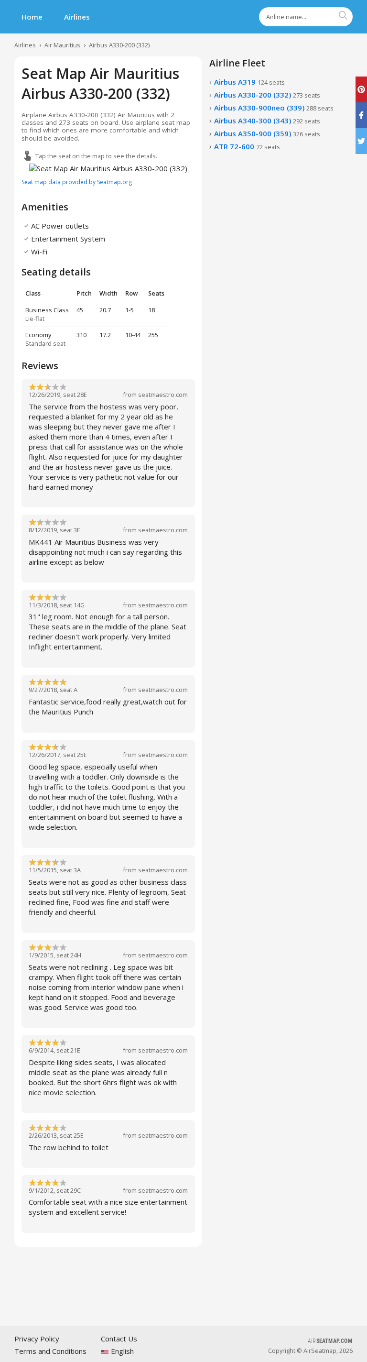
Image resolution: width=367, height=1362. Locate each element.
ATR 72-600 (247, 146)
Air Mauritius (62, 45)
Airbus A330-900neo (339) (274, 107)
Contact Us (119, 1338)
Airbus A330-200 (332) (119, 45)
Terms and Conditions (50, 1351)
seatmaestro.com (163, 394)
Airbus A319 (249, 82)
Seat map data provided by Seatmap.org (77, 182)
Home (32, 17)
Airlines (77, 17)
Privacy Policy (36, 1338)
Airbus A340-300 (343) (267, 120)
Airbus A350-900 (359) (267, 133)
